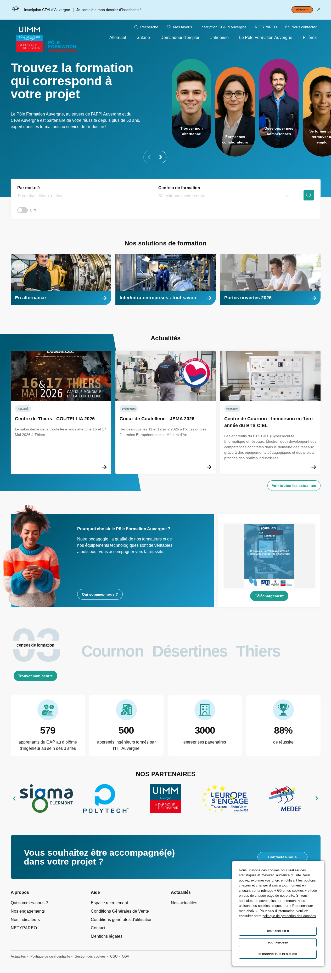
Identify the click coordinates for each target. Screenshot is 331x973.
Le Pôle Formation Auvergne (265, 37)
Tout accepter (278, 931)
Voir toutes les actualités (294, 485)
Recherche (149, 27)
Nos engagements (28, 911)
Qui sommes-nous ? (100, 594)
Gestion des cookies (90, 956)
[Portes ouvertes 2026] (270, 279)
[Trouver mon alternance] (191, 103)
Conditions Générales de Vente (120, 911)
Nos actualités (184, 903)
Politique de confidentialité (50, 956)
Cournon (112, 651)
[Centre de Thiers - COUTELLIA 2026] (61, 412)
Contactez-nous (282, 857)
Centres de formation (179, 188)
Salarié (143, 37)
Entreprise (219, 37)
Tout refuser (278, 942)
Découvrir (302, 9)
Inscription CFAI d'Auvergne (223, 27)
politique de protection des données (289, 916)
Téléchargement (269, 596)
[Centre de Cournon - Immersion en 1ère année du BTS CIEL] (270, 412)
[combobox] (158, 196)
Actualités (18, 956)
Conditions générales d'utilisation (122, 919)
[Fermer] (319, 10)
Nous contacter (304, 27)
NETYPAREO (266, 27)
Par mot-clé (28, 188)
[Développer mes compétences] (279, 103)
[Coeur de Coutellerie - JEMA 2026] (165, 412)
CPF (33, 210)
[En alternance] (61, 279)
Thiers (258, 651)
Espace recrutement (109, 903)
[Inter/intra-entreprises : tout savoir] (165, 279)
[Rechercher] (309, 195)
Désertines (190, 651)
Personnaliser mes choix (278, 954)
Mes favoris (182, 27)
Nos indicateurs (25, 919)
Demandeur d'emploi (179, 37)
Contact (98, 928)
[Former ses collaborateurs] (235, 112)
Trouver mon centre (35, 676)
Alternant (117, 37)
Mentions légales (106, 936)
